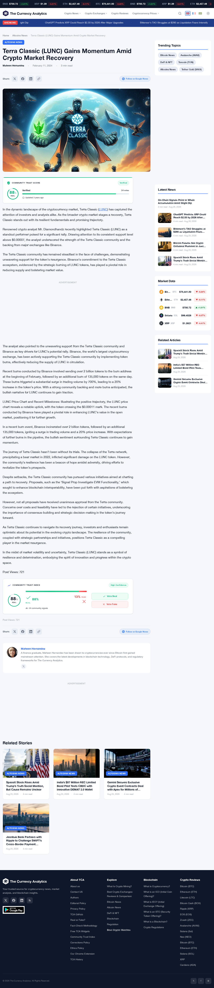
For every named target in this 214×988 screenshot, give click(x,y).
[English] (187, 13)
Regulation (112, 924)
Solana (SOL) (187, 953)
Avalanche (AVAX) (190, 55)
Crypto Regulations (154, 927)
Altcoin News (114, 907)
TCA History (76, 959)
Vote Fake (111, 604)
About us (75, 886)
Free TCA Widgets (80, 931)
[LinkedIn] (22, 900)
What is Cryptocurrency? (157, 886)
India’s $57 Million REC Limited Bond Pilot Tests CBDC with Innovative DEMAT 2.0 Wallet (76, 786)
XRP (182, 959)
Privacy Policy (77, 908)
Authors (74, 897)
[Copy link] (39, 79)
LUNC (103, 209)
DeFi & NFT (166, 62)
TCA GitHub (76, 914)
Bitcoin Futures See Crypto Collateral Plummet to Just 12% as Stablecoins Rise (188, 246)
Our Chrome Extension (82, 953)
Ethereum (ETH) (188, 891)
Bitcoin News (167, 55)
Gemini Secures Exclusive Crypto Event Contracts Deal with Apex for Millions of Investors (189, 384)
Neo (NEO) (185, 936)
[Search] (180, 13)
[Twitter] (15, 79)
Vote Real (112, 596)
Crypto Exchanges (95, 13)
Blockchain (113, 918)
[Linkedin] (31, 79)
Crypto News (71, 13)
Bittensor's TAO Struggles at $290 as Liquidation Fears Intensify (166, 22)
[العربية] (200, 13)
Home (6, 35)
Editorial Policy (78, 903)
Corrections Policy (80, 942)
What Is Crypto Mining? (119, 886)
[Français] (194, 13)
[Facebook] (23, 79)
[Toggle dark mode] (208, 13)
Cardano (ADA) (188, 965)
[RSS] (30, 900)
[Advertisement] (68, 310)
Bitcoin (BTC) (187, 886)
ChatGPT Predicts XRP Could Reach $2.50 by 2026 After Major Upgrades (77, 22)
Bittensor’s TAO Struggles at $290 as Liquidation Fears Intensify (189, 232)
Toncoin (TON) (185, 62)
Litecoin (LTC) (187, 897)
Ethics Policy (77, 948)
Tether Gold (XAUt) (192, 69)
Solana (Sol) (186, 931)
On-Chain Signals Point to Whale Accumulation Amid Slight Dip (176, 202)
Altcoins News (19, 35)
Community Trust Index (82, 936)
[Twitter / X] (23, 666)
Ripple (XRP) (186, 908)
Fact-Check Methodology (83, 925)
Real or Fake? (77, 920)
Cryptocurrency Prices (144, 13)
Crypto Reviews (119, 13)
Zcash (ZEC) (186, 920)
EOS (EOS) (186, 914)
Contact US (76, 891)
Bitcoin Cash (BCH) (190, 903)
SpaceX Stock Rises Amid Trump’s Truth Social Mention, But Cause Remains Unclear (25, 786)
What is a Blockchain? (155, 921)
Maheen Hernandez (33, 648)
